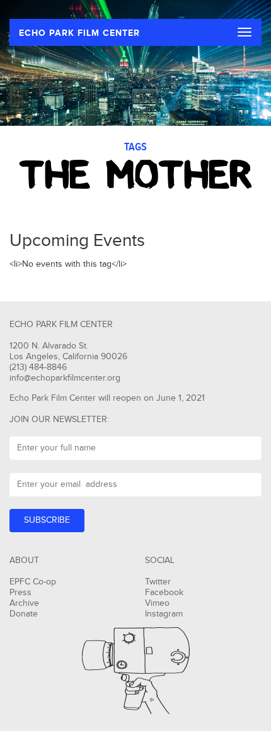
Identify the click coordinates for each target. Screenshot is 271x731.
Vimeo (157, 603)
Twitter (158, 582)
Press (20, 593)
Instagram (164, 614)
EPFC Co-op (32, 582)
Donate (23, 614)
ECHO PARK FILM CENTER (79, 33)
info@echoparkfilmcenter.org (64, 378)
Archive (24, 603)
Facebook (164, 593)
